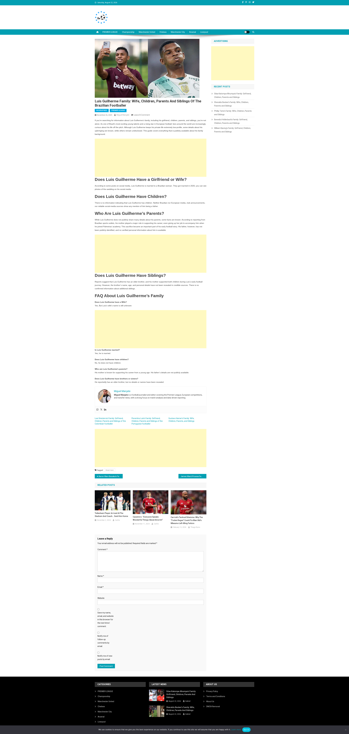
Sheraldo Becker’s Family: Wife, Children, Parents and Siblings (231, 104)
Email (100, 587)
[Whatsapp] (97, 409)
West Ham (110, 470)
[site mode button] (247, 32)
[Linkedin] (105, 409)
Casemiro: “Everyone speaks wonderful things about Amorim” (148, 518)
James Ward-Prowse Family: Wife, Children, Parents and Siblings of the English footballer (193, 476)
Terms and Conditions (215, 696)
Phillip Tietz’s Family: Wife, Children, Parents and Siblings (233, 113)
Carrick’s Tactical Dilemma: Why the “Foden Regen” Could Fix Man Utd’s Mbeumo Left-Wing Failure (187, 520)
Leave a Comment (142, 115)
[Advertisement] (150, 158)
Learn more (236, 729)
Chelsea (163, 32)
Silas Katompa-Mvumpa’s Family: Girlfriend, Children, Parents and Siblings (232, 95)
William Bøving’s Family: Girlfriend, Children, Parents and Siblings (232, 130)
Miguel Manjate (122, 115)
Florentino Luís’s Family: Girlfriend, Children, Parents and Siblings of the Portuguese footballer (147, 421)
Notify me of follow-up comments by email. (103, 641)
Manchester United (147, 32)
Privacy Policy (212, 691)
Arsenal (192, 32)
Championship (128, 32)
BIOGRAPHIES (101, 110)
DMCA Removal (213, 706)
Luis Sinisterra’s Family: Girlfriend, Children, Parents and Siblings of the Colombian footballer (110, 421)
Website (100, 598)
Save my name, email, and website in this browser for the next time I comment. (105, 620)
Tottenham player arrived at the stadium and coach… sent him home (111, 514)
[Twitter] (101, 409)
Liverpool (204, 32)
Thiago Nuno (195, 527)
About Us (210, 701)
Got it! (246, 730)
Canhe (117, 520)
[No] (345, 729)
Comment (102, 549)
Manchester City (178, 32)
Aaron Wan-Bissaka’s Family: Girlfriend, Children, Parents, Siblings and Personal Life (111, 476)
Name (100, 576)
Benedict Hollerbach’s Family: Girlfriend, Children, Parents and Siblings (231, 121)
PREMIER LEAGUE (110, 32)
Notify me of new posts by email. (104, 657)
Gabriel (187, 701)
